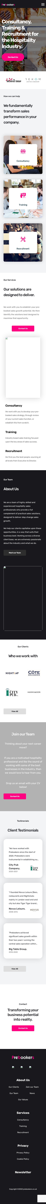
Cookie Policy (23, 1159)
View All (15, 711)
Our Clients (14, 1087)
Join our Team (32, 1087)
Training (23, 204)
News (32, 1093)
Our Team (14, 1093)
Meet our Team (15, 553)
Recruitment (23, 248)
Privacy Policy (23, 1152)
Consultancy (23, 161)
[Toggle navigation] (43, 4)
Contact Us (13, 57)
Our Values (23, 1099)
